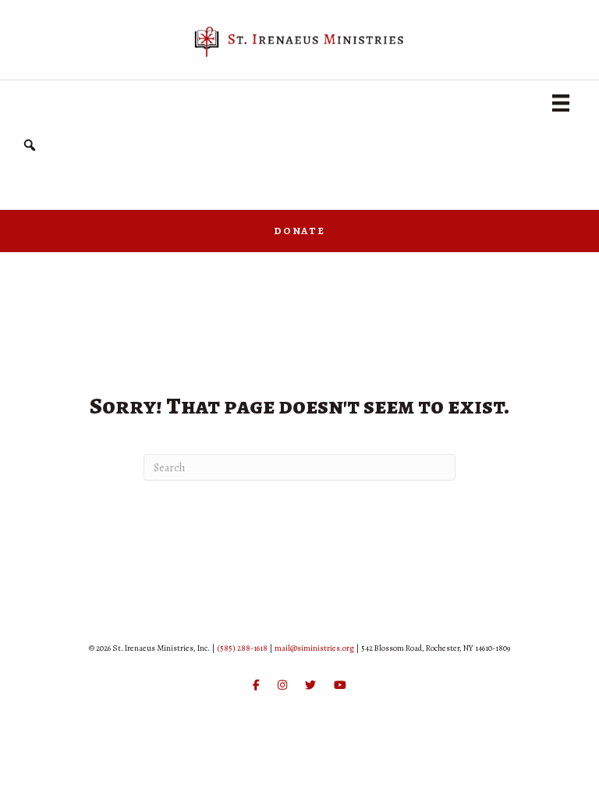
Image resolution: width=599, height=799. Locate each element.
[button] (29, 145)
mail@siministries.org (314, 648)
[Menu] (560, 103)
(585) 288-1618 (242, 648)
